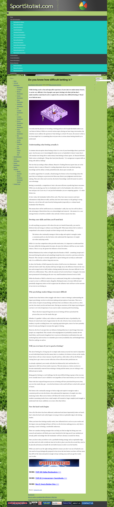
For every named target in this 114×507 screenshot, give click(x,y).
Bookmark (31, 495)
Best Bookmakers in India (20, 138)
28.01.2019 (38, 85)
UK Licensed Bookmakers (20, 110)
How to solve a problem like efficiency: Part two (42, 497)
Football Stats (17, 184)
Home (15, 81)
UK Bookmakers (17, 156)
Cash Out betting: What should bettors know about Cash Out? (46, 500)
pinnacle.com (38, 490)
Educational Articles (55, 85)
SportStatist (31, 85)
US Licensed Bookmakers (20, 117)
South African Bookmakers (20, 131)
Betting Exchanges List (19, 144)
